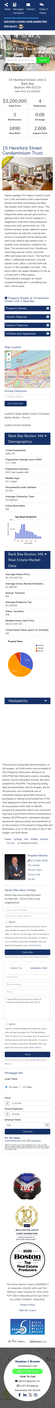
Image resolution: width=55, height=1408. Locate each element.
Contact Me (34, 874)
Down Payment (14, 1109)
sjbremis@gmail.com (29, 1381)
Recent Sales (35, 870)
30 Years (13, 1087)
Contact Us (16, 968)
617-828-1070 (39, 860)
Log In (32, 1310)
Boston (44, 839)
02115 (11, 843)
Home (8, 839)
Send (27, 1054)
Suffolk (34, 839)
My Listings (34, 865)
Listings (17, 839)
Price (8, 1098)
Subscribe (27, 952)
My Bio (31, 879)
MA (26, 839)
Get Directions (15, 403)
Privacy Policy (35, 945)
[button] (43, 60)
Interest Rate (13, 1119)
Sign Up (23, 1310)
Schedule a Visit (38, 968)
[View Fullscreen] (8, 365)
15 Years (27, 1087)
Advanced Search (20, 65)
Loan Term (11, 1079)
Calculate (27, 1131)
